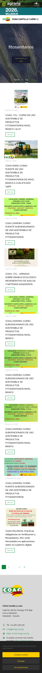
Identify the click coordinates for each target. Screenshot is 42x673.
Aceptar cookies (21, 655)
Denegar (21, 661)
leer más (10, 134)
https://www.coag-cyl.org (17, 633)
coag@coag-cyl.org (15, 629)
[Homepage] (19, 19)
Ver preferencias (21, 667)
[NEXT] (24, 567)
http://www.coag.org (24, 641)
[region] (21, 3)
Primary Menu (37, 19)
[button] (21, 3)
